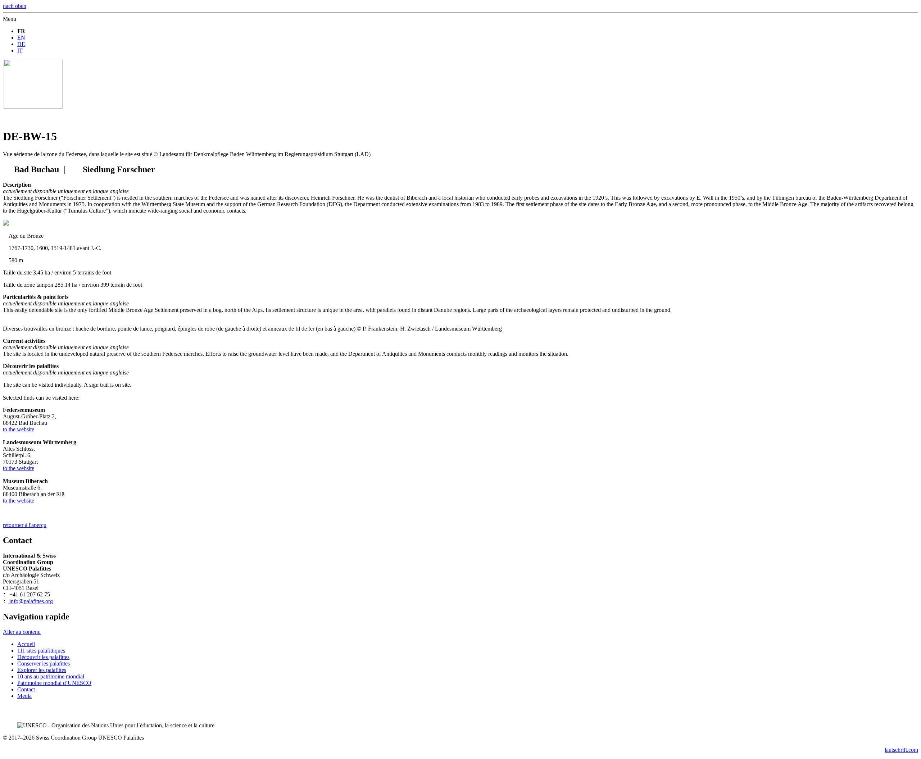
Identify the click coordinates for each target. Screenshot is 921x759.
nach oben (14, 6)
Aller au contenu (22, 632)
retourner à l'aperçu (24, 525)
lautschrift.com (901, 750)
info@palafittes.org (30, 601)
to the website (18, 429)
